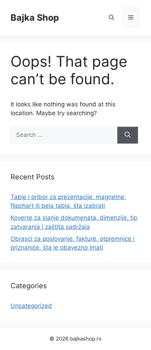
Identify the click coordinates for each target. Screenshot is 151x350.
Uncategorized (31, 305)
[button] (111, 17)
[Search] (127, 135)
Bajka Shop (35, 17)
